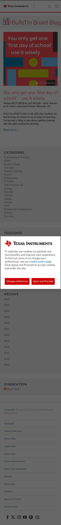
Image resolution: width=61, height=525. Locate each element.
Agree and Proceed (43, 281)
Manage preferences (17, 281)
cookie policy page (40, 261)
